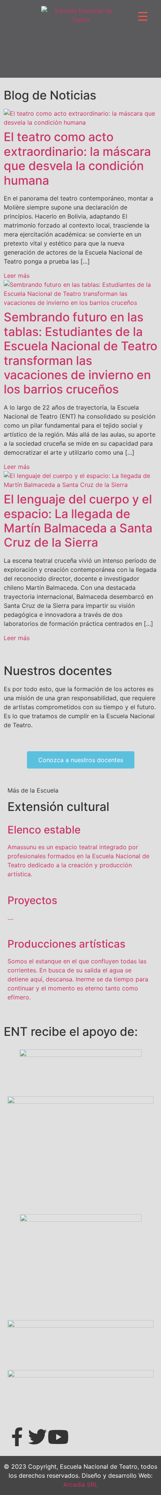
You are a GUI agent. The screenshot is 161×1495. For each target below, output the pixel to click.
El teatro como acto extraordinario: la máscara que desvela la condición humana (77, 158)
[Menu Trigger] (143, 16)
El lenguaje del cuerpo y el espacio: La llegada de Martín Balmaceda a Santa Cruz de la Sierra (78, 521)
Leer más (17, 275)
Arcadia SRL (80, 1484)
